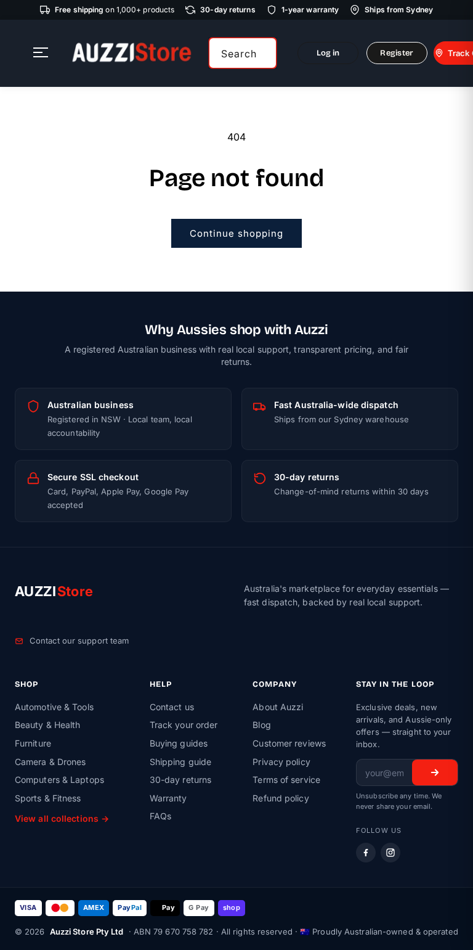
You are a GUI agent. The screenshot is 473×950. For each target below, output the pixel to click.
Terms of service (286, 779)
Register (396, 53)
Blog (261, 724)
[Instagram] (390, 852)
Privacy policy (281, 761)
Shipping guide (180, 761)
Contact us (172, 707)
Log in (328, 53)
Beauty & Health (48, 724)
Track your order (184, 724)
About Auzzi (278, 707)
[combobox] (242, 53)
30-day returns (180, 779)
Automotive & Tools (54, 707)
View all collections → (62, 818)
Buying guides (179, 743)
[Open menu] (41, 53)
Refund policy (281, 798)
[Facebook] (366, 852)
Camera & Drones (50, 761)
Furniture (33, 743)
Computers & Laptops (59, 779)
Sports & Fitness (48, 798)
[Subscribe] (435, 772)
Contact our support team (79, 640)
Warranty (168, 798)
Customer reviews (289, 743)
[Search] (263, 53)
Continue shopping (236, 233)
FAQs (160, 816)
